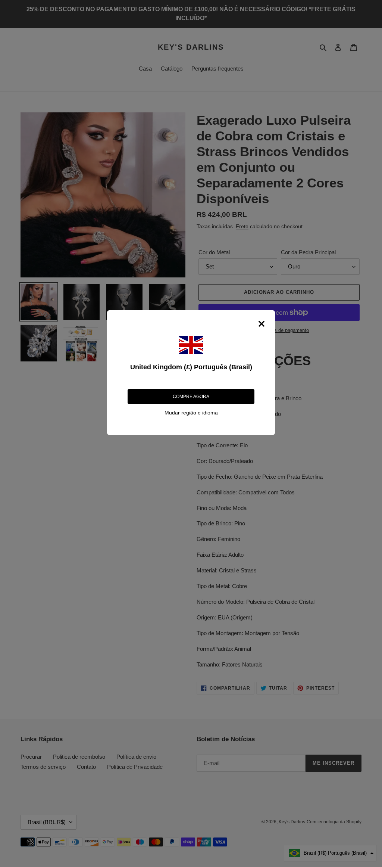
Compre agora (191, 396)
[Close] (261, 324)
